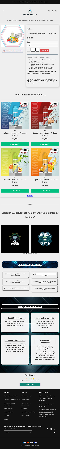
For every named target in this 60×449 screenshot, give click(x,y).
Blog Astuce (24, 408)
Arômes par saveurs (27, 20)
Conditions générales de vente (12, 399)
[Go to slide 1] (14, 130)
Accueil (9, 20)
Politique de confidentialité (11, 396)
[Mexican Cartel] (15, 239)
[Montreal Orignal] (45, 239)
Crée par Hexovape (35, 445)
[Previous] (5, 239)
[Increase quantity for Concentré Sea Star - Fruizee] (37, 50)
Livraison (6, 415)
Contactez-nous (25, 415)
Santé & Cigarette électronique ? (25, 404)
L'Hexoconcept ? (25, 399)
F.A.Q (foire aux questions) (28, 412)
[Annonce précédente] (3, 2)
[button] (3, 10)
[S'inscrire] (30, 432)
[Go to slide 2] (15, 130)
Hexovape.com (28, 445)
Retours (6, 419)
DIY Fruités (35, 20)
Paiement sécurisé (8, 412)
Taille (28, 42)
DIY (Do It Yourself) (16, 20)
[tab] (24, 253)
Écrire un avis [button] (30, 384)
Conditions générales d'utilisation (9, 404)
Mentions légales (8, 408)
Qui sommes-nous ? (26, 396)
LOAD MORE (30, 195)
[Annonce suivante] (57, 2)
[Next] (54, 239)
